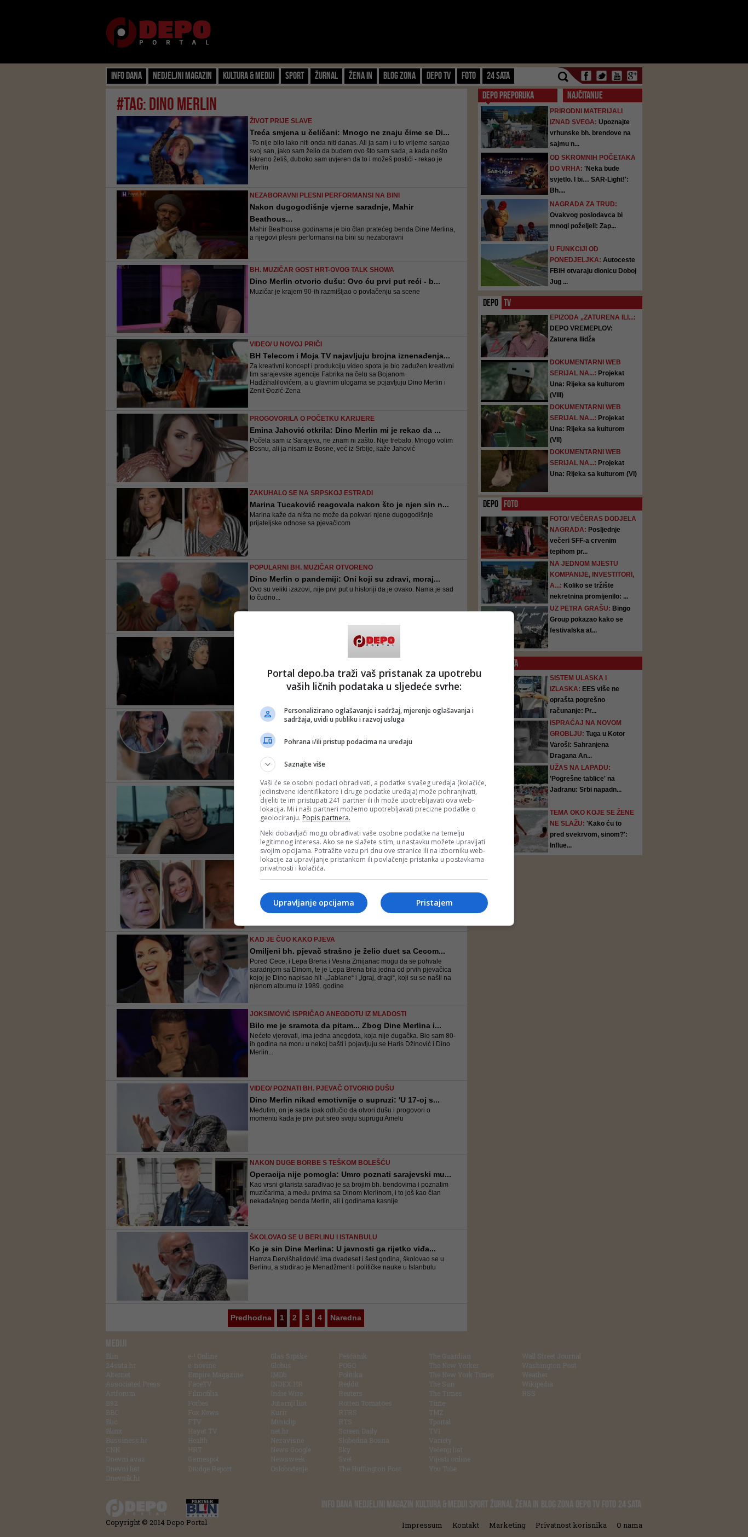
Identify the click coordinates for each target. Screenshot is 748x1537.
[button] (374, 764)
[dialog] (374, 768)
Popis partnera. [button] (326, 817)
